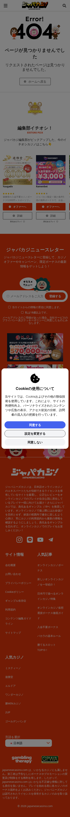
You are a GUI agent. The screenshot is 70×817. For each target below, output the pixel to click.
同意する (35, 425)
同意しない (35, 442)
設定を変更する (35, 433)
